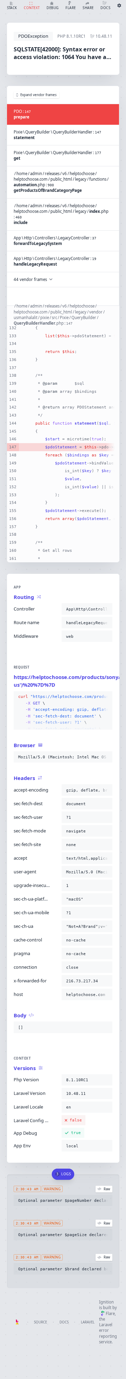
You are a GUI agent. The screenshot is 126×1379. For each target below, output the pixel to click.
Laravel (87, 1322)
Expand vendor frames (38, 95)
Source (40, 1322)
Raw (107, 1189)
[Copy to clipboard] (105, 609)
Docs (64, 1322)
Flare (110, 1313)
